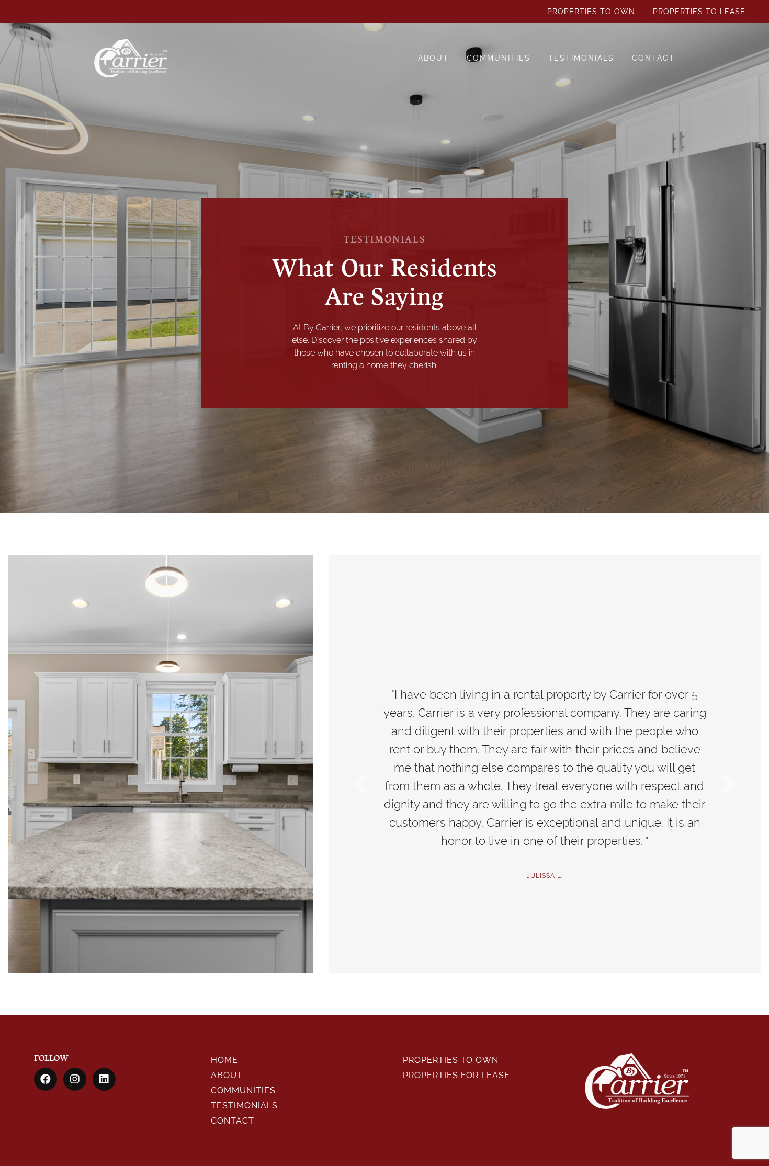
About (433, 58)
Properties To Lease (699, 11)
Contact (653, 58)
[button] (361, 783)
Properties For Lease (456, 1075)
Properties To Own (591, 11)
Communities (498, 58)
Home (224, 1060)
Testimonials (581, 58)
